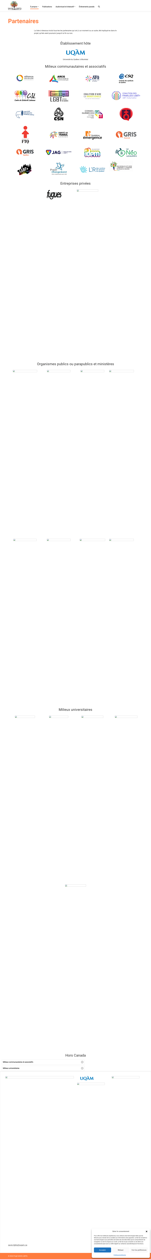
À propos (33, 7)
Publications (47, 7)
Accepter (102, 1250)
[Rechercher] (99, 7)
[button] (146, 1231)
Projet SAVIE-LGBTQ (20, 1256)
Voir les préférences (139, 1250)
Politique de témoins (120, 1255)
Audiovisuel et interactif (65, 7)
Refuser (120, 1250)
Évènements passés (86, 7)
